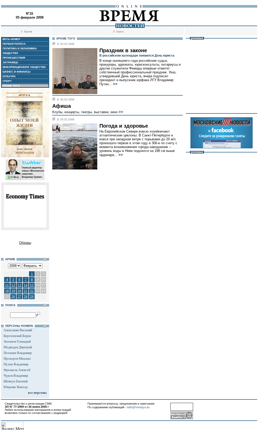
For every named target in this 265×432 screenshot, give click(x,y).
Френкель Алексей (17, 370)
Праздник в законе (123, 50)
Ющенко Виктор (16, 387)
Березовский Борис (17, 336)
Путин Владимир (16, 364)
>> (115, 84)
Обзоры (25, 243)
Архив (28, 31)
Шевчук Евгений (16, 381)
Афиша (61, 106)
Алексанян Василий (18, 330)
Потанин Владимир (18, 353)
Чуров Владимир (16, 375)
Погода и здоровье (123, 126)
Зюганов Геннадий (17, 341)
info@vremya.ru (138, 407)
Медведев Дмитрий (18, 347)
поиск (120, 31)
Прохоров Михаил (17, 358)
